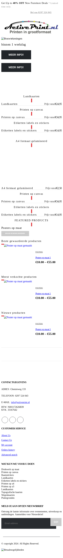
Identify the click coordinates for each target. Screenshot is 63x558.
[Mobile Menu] (4, 12)
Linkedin (20, 420)
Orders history (8, 449)
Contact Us (6, 440)
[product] (18, 258)
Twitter (12, 420)
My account (6, 445)
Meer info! (16, 54)
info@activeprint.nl (20, 402)
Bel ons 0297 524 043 (41, 12)
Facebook (5, 420)
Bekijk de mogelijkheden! (15, 233)
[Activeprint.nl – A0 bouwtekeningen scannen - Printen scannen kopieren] (31, 27)
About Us (5, 435)
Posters (39, 252)
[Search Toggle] (56, 12)
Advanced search (9, 454)
